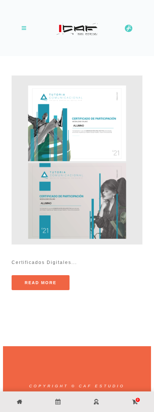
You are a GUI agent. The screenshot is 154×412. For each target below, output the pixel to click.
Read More (40, 282)
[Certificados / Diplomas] (77, 160)
